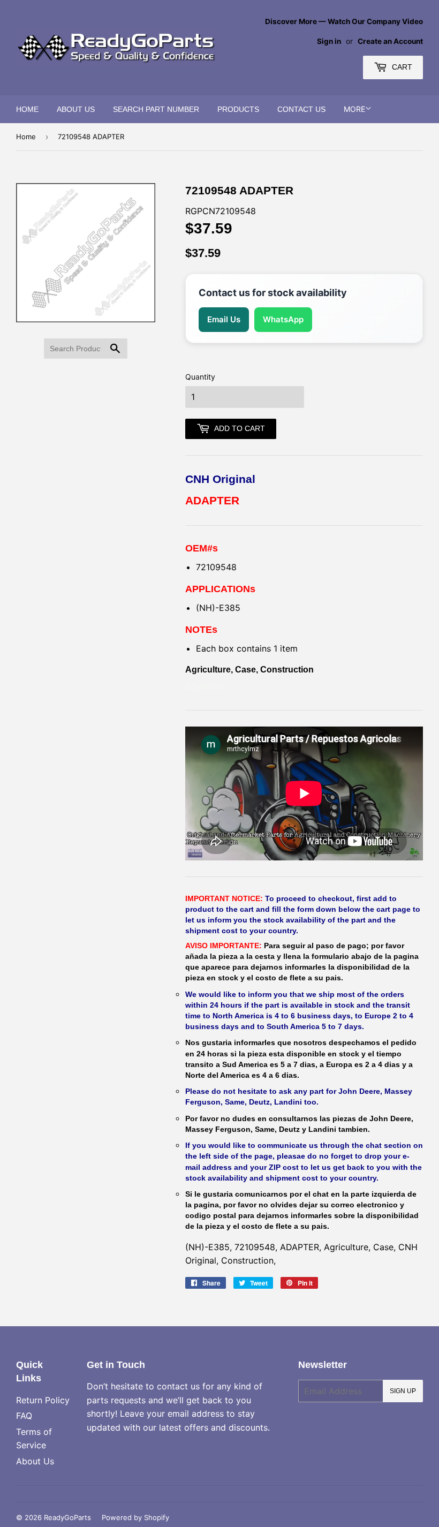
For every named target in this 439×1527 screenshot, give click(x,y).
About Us (76, 109)
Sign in (329, 41)
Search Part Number (156, 109)
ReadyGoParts (67, 1517)
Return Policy (43, 1400)
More (354, 109)
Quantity (200, 376)
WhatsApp (283, 319)
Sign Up (403, 1391)
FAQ (24, 1415)
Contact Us (301, 109)
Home (27, 109)
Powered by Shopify (135, 1517)
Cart (401, 67)
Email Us (223, 319)
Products (238, 109)
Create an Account (390, 41)
